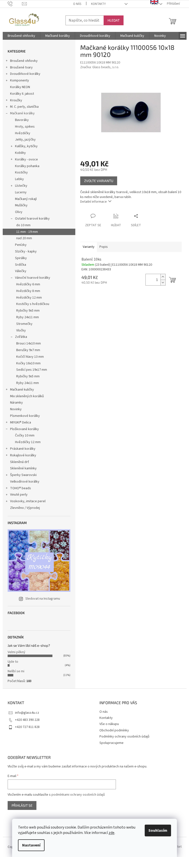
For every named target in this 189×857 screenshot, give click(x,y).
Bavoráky (22, 120)
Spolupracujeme (111, 742)
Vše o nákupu (109, 724)
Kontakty (98, 4)
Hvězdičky (22, 133)
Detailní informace (93, 201)
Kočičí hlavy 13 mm (30, 356)
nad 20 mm (24, 238)
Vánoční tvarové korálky (32, 277)
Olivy (18, 212)
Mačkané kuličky (22, 389)
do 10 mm (23, 225)
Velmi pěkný (16, 652)
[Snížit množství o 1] (162, 282)
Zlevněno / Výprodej (25, 507)
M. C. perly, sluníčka (24, 106)
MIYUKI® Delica (20, 422)
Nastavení (31, 845)
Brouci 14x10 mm (28, 343)
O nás (77, 4)
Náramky (16, 402)
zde (111, 832)
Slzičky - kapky (26, 251)
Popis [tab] (103, 246)
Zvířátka (21, 336)
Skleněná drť (19, 462)
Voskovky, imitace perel (28, 501)
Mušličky (21, 205)
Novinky (16, 409)
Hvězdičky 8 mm (28, 291)
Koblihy (20, 152)
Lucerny (21, 192)
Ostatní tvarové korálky (32, 218)
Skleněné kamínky (23, 468)
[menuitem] (21, 36)
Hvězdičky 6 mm (28, 284)
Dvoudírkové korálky (25, 73)
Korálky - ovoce (26, 159)
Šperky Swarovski (23, 475)
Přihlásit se (22, 805)
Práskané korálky (22, 448)
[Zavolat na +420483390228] (15, 3)
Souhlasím (157, 830)
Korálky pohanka (27, 166)
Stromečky (24, 323)
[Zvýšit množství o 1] (162, 277)
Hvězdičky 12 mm (29, 297)
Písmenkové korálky (25, 415)
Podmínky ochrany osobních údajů (124, 736)
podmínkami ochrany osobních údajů (78, 794)
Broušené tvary (21, 67)
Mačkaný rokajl (26, 199)
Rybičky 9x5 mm (28, 310)
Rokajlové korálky (23, 455)
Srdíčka (20, 264)
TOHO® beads (20, 488)
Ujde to (13, 661)
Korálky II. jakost (22, 93)
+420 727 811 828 (27, 727)
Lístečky (21, 185)
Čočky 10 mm (24, 435)
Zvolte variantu (98, 181)
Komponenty (19, 80)
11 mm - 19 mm (27, 231)
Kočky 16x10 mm (28, 363)
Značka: (99, 67)
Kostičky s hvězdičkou (32, 304)
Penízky (21, 244)
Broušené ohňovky (24, 60)
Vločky (21, 330)
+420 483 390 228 (27, 719)
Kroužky (16, 100)
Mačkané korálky (22, 113)
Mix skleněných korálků (27, 396)
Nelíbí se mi (16, 671)
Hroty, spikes (25, 126)
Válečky (20, 271)
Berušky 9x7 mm (28, 350)
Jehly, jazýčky (25, 139)
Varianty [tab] (88, 246)
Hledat (114, 20)
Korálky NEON (20, 87)
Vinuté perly (19, 494)
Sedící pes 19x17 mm (31, 369)
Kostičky (21, 172)
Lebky (19, 179)
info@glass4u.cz (27, 712)
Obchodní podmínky (114, 730)
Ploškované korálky (24, 429)
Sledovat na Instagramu (42, 598)
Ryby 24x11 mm (27, 317)
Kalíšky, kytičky (26, 146)
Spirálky (21, 258)
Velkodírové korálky (24, 481)
